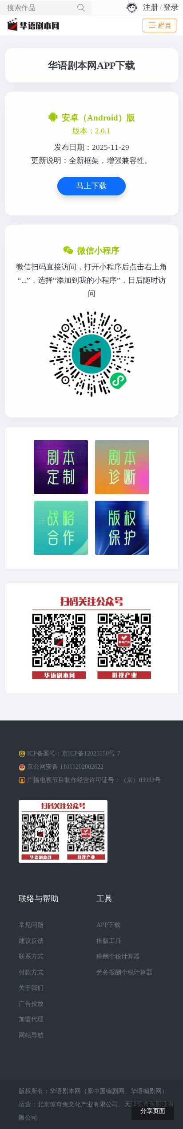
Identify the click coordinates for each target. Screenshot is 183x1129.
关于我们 (31, 988)
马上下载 (91, 186)
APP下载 (108, 925)
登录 (171, 7)
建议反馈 (31, 941)
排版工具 (108, 941)
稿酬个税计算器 (118, 956)
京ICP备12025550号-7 (91, 753)
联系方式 (31, 956)
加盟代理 (31, 1019)
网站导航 (31, 1035)
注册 (150, 7)
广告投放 (31, 1004)
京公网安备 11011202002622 (65, 766)
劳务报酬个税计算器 (124, 972)
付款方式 (31, 972)
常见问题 (31, 925)
